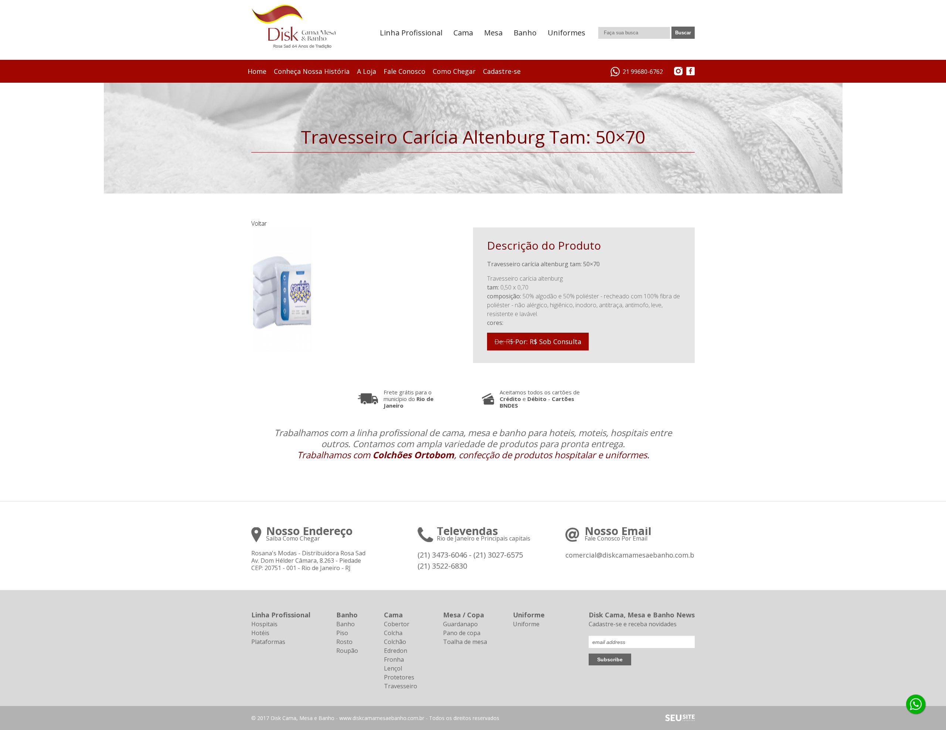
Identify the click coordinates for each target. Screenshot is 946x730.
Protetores (399, 677)
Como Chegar (454, 71)
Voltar (259, 223)
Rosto (344, 642)
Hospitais (264, 624)
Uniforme (526, 624)
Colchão (395, 642)
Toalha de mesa (465, 642)
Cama (463, 33)
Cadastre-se (502, 71)
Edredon (395, 651)
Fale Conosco (404, 71)
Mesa (493, 33)
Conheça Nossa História (312, 71)
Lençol (393, 668)
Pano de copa (461, 633)
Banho (525, 33)
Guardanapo (460, 624)
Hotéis (260, 633)
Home (257, 71)
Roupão (347, 651)
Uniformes (566, 33)
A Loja (366, 71)
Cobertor (396, 624)
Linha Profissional (411, 33)
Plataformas (268, 642)
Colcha (393, 633)
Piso (342, 633)
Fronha (394, 659)
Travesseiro (400, 686)
